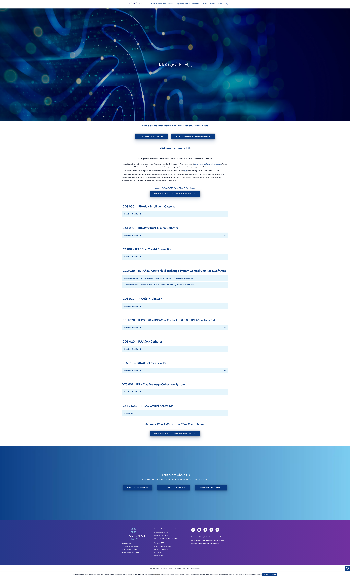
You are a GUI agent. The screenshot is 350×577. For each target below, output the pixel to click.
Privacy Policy (203, 537)
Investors (194, 537)
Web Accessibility (196, 540)
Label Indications (207, 540)
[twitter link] (205, 530)
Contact (222, 537)
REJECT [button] (274, 574)
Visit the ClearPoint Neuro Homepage (193, 136)
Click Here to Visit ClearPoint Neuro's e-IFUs (175, 194)
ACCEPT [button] (266, 574)
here (185, 171)
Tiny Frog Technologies (193, 568)
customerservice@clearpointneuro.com (207, 164)
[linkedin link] (193, 530)
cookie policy (156, 574)
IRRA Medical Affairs (211, 487)
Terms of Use (214, 537)
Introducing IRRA (137, 487)
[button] (347, 568)
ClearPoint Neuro (132, 4)
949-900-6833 (172, 538)
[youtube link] (199, 530)
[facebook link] (211, 530)
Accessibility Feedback (205, 543)
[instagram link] (217, 530)
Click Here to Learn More (151, 136)
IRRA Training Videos (173, 487)
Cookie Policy (216, 543)
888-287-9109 (137, 552)
